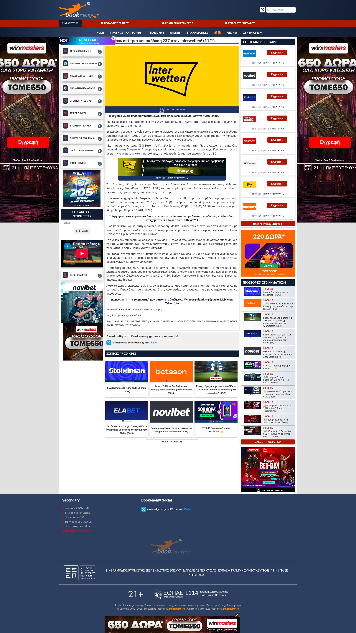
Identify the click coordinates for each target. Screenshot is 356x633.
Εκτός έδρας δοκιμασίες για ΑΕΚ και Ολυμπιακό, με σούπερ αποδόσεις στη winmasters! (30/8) (216, 390)
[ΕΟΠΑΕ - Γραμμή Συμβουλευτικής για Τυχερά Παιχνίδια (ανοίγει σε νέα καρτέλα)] (191, 594)
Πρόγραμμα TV (74, 517)
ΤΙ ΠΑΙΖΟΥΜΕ (155, 32)
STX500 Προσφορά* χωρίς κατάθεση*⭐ (216, 430)
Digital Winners (177, 608)
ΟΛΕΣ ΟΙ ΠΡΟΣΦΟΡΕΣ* (268, 441)
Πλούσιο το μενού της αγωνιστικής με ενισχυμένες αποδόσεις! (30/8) (171, 430)
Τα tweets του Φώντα (78, 521)
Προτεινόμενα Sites (77, 526)
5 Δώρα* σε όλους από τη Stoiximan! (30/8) (126, 390)
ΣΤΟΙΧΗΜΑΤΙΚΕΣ (197, 32)
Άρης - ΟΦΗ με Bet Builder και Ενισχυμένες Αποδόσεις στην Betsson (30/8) (171, 390)
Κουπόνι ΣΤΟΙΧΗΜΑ (77, 508)
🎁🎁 (217, 32)
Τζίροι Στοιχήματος (77, 512)
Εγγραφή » (277, 52)
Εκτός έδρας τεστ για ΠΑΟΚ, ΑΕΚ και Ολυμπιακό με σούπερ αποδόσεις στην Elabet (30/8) (127, 430)
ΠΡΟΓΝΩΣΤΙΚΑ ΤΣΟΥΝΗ (125, 32)
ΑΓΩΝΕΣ (175, 32)
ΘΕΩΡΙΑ (232, 32)
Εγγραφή (183, 171)
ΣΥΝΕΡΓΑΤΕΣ (251, 32)
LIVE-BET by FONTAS (78, 530)
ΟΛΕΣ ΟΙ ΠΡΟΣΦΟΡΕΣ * (171, 442)
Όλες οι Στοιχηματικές (267, 224)
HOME (100, 32)
